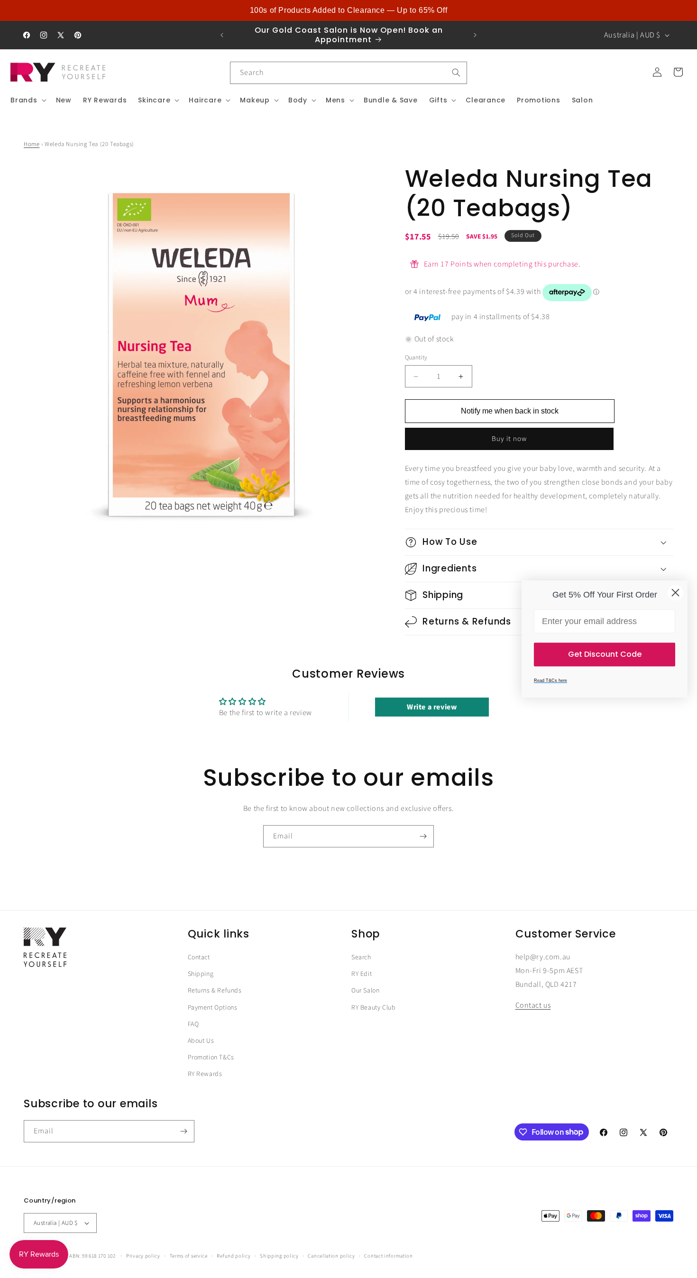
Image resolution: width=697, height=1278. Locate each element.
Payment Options (213, 1007)
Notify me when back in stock (510, 411)
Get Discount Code (605, 654)
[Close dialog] (675, 592)
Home (31, 144)
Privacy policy (143, 1255)
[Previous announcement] (221, 35)
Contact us (533, 1006)
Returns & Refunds (215, 991)
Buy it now (509, 439)
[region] (348, 10)
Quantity (416, 357)
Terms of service (189, 1255)
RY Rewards (205, 1074)
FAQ (193, 1024)
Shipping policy (279, 1255)
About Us (201, 1041)
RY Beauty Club (373, 1007)
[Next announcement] (475, 35)
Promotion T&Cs (211, 1057)
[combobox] (348, 72)
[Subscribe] (423, 836)
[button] (27, 100)
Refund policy (233, 1255)
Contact (199, 957)
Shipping (201, 974)
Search (361, 957)
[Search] (456, 72)
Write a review (432, 707)
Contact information (388, 1255)
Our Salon (365, 991)
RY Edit (361, 974)
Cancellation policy (331, 1255)
